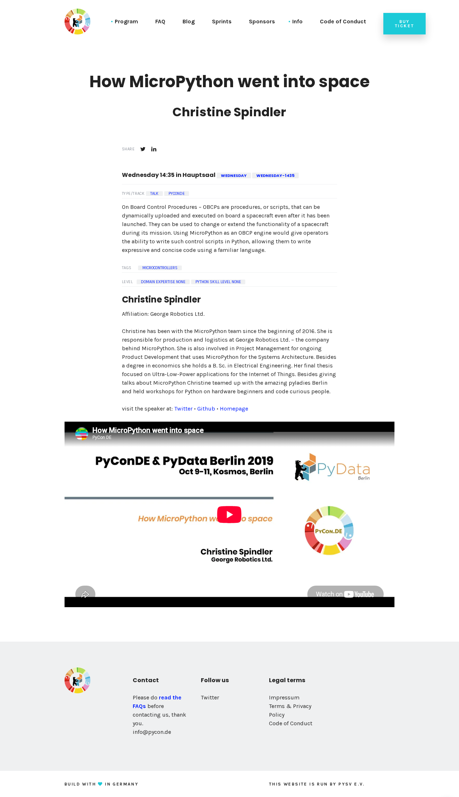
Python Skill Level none (218, 282)
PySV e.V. (352, 784)
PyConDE (177, 193)
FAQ (160, 21)
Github (206, 408)
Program (126, 21)
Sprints (222, 21)
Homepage (234, 408)
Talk (154, 193)
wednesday (234, 175)
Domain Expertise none (163, 282)
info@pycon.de (152, 731)
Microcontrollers (160, 268)
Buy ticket (404, 23)
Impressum (284, 697)
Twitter (183, 408)
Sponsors (262, 21)
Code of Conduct (343, 21)
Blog (189, 21)
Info (297, 21)
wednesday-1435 (275, 175)
